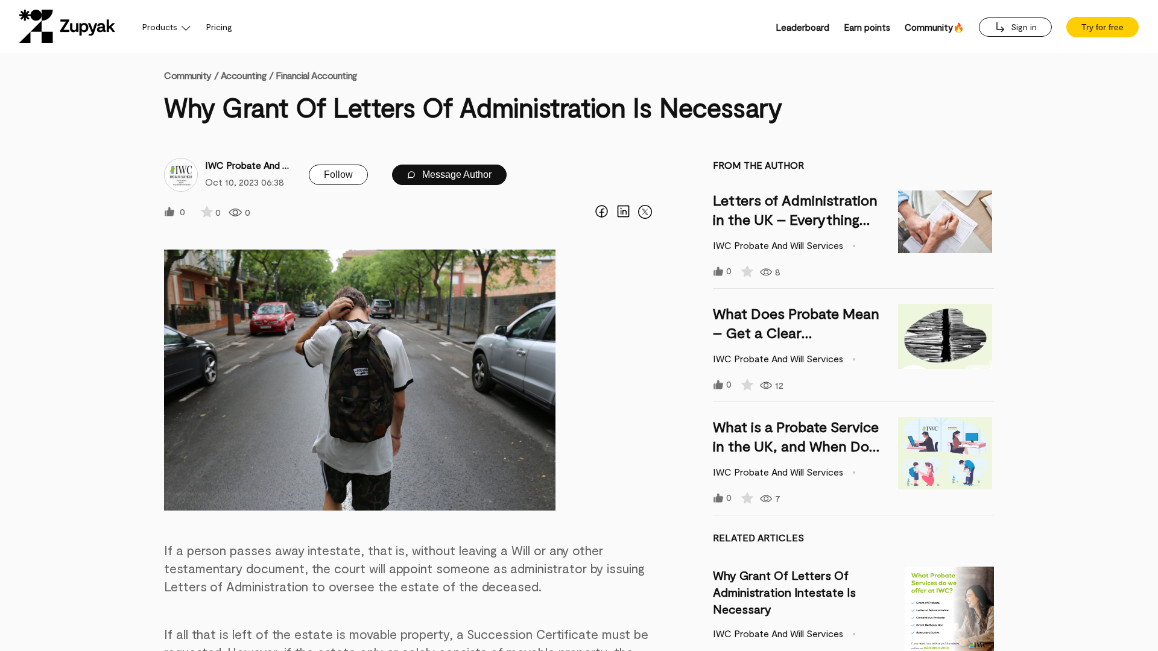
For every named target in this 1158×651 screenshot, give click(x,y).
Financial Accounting (316, 75)
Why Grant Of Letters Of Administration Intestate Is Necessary (784, 592)
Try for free (1102, 27)
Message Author (456, 174)
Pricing (219, 27)
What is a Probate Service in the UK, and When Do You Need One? (796, 446)
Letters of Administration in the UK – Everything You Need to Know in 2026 (798, 219)
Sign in (1022, 27)
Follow (338, 174)
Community (191, 75)
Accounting (244, 75)
